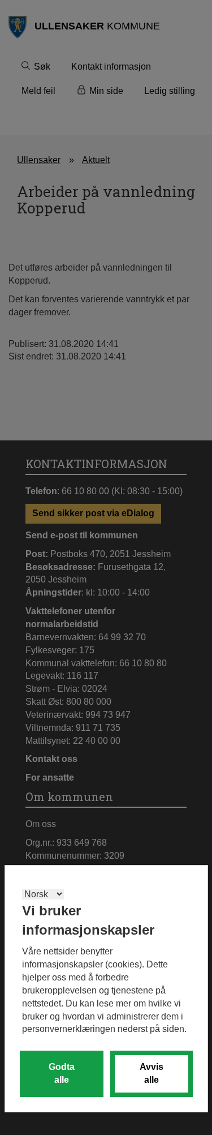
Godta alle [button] (62, 1073)
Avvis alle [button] (151, 1073)
